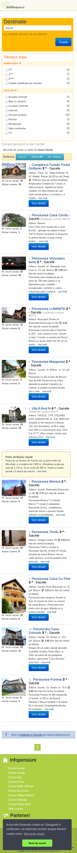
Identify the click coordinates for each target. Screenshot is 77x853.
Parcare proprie (17, 114)
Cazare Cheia (16, 781)
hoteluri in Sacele (31, 734)
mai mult (42, 198)
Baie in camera (17, 101)
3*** (10, 74)
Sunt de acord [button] (37, 843)
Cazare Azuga (16, 772)
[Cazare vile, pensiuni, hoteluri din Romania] (12, 4)
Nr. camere (54, 156)
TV (10, 132)
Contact (44, 851)
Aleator (36, 156)
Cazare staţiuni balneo (21, 795)
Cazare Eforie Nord (19, 804)
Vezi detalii (39, 203)
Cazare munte (16, 768)
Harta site (54, 851)
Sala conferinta (17, 128)
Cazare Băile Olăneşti (20, 786)
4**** (11, 78)
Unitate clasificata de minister (25, 83)
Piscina (12, 119)
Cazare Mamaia (17, 799)
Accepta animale (17, 96)
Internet (12, 110)
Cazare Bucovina (18, 790)
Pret (21, 156)
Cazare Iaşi (14, 777)
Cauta (63, 42)
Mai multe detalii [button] (34, 833)
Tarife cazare (15, 808)
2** (10, 69)
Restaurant (14, 123)
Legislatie (34, 851)
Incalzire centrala (18, 105)
